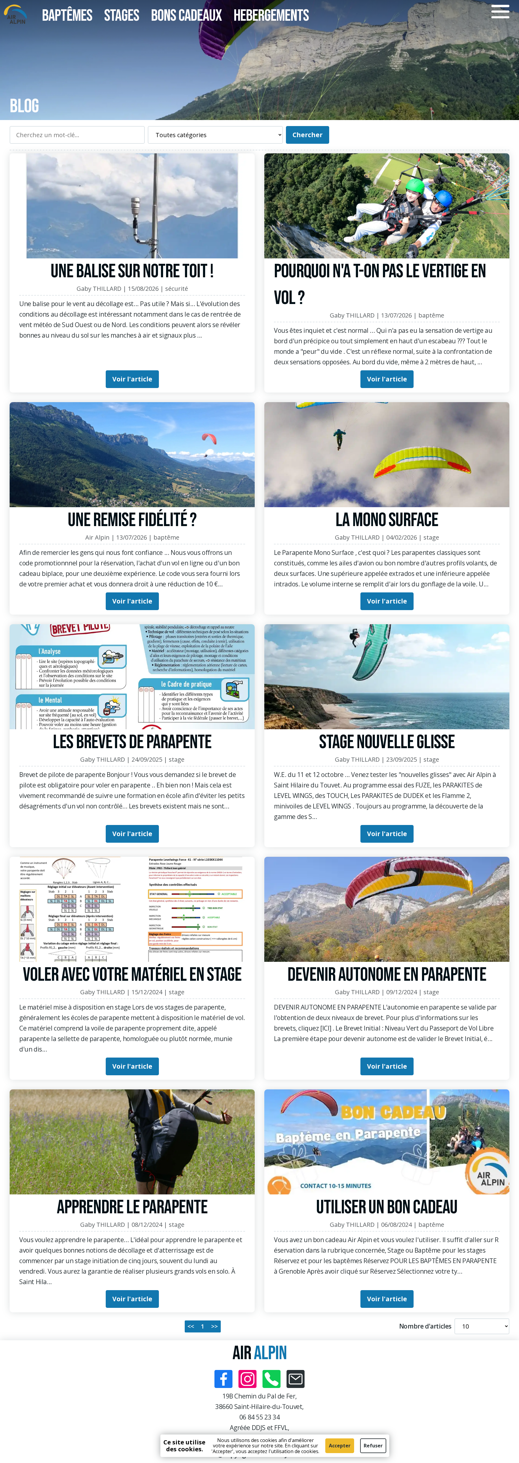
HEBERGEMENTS (271, 16)
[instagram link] (247, 1379)
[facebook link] (223, 1379)
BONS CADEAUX (186, 16)
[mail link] (296, 1379)
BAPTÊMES (67, 16)
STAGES (121, 16)
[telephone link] (272, 1379)
